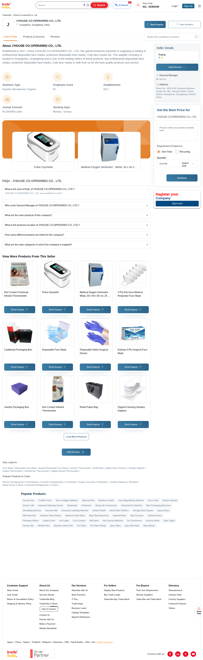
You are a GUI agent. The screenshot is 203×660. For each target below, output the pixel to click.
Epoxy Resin (163, 510)
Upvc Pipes (115, 525)
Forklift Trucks (45, 500)
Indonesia (57, 642)
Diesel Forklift (99, 510)
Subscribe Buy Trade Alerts (116, 599)
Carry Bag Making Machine (131, 500)
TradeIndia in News (48, 603)
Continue (182, 178)
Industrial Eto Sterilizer (131, 505)
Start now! (177, 203)
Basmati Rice (88, 500)
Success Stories (46, 595)
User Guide (12, 595)
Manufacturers (175, 590)
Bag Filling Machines (99, 515)
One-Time (167, 151)
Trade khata (77, 603)
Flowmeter (86, 505)
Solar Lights (169, 520)
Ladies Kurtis (49, 520)
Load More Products (76, 436)
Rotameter (72, 505)
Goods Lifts (28, 525)
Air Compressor (134, 520)
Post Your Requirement (147, 590)
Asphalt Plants (119, 515)
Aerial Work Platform (119, 510)
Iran (93, 642)
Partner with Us (46, 619)
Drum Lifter (153, 500)
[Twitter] (185, 654)
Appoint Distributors (81, 617)
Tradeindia (6, 15)
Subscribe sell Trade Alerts (148, 599)
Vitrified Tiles (44, 525)
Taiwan (26, 642)
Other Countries (105, 642)
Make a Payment (47, 624)
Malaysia (46, 642)
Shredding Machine (32, 510)
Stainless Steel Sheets (50, 515)
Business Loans (79, 608)
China (18, 642)
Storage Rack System (143, 510)
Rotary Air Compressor (106, 505)
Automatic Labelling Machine (74, 510)
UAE (66, 642)
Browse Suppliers (144, 595)
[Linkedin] (177, 654)
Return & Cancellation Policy (20, 599)
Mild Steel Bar (29, 515)
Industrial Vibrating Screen (50, 505)
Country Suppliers (177, 599)
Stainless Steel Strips (75, 515)
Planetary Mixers (31, 520)
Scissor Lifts (28, 505)
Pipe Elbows (149, 525)
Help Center (12, 590)
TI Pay (75, 599)
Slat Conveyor (137, 515)
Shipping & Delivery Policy (19, 603)
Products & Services (34, 36)
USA (87, 642)
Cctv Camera (79, 520)
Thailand (36, 642)
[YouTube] (193, 654)
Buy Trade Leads (112, 595)
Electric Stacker (170, 500)
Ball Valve (94, 520)
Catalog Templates (80, 612)
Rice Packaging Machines (158, 505)
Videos (172, 608)
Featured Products (177, 603)
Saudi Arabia (77, 642)
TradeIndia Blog (46, 599)
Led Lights (64, 520)
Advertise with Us (80, 590)
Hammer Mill (51, 510)
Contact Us (44, 615)
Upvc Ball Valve (132, 525)
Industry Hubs (175, 595)
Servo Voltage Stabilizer (67, 500)
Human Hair (28, 500)
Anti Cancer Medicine (113, 520)
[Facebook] (170, 654)
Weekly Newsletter (48, 628)
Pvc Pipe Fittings (98, 525)
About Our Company (49, 590)
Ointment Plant (155, 515)
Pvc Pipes (81, 525)
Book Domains (78, 595)
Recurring (185, 151)
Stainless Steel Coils (63, 525)
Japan (10, 642)
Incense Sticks (152, 520)
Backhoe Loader (106, 500)
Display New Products (114, 590)
